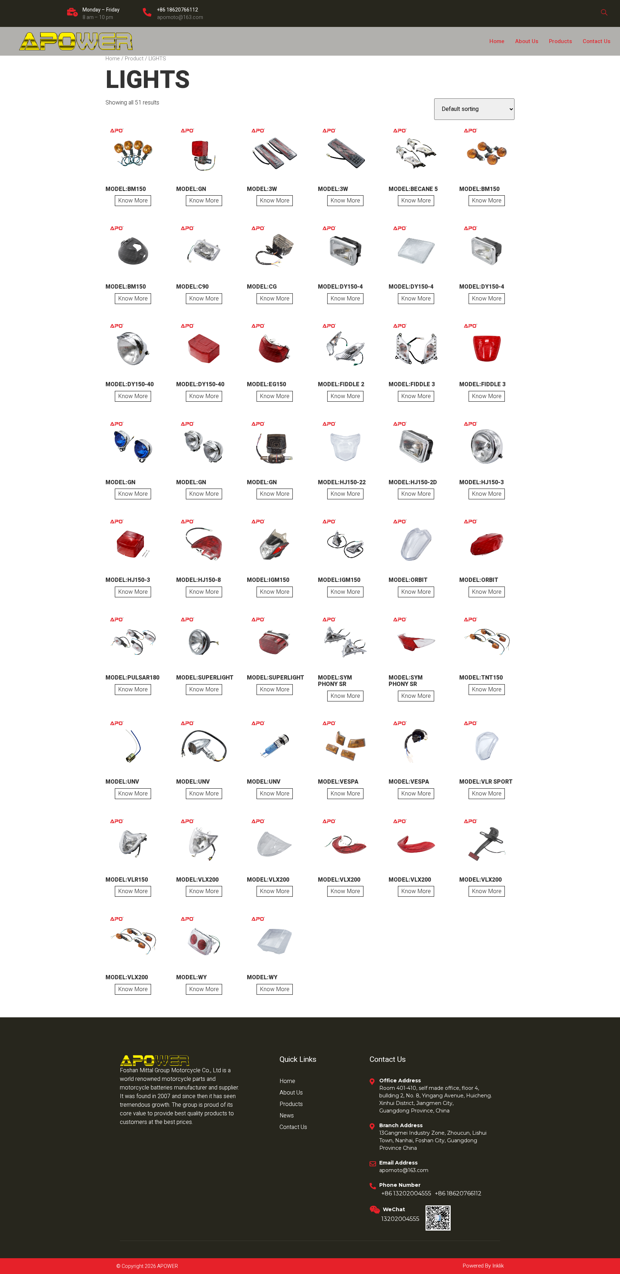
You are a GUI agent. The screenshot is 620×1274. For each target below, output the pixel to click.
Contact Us (596, 41)
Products (560, 41)
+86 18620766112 (177, 10)
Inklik (497, 1266)
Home (496, 41)
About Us (526, 41)
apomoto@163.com (180, 17)
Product (134, 58)
